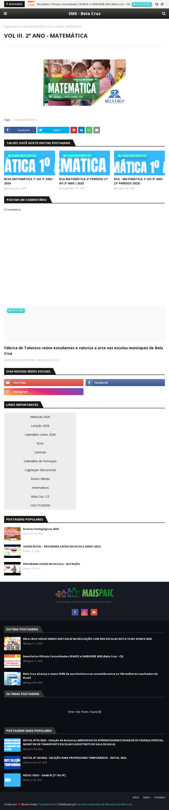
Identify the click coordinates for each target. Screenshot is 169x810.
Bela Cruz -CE (40, 496)
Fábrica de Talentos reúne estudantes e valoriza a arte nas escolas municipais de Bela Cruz (83, 350)
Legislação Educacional (40, 470)
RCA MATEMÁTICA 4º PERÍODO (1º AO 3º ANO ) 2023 (83, 181)
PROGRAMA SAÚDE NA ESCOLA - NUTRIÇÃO (51, 564)
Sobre (146, 797)
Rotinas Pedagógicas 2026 (41, 529)
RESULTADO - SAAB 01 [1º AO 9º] (44, 775)
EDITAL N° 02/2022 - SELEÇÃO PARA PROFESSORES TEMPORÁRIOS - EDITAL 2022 (74, 758)
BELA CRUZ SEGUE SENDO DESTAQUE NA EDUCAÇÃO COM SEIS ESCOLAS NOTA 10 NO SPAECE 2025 (87, 639)
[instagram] (43, 391)
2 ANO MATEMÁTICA (33, 26)
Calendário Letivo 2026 (40, 434)
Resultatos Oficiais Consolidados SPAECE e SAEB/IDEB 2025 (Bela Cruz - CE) (83, 4)
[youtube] (43, 382)
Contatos (159, 797)
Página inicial (11, 26)
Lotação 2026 (40, 426)
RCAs (40, 443)
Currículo (40, 452)
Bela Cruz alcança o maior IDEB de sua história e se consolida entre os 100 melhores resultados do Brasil (90, 676)
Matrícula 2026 (40, 417)
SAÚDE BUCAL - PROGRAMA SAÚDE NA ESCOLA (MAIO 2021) (62, 546)
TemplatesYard (47, 804)
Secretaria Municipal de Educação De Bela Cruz (104, 804)
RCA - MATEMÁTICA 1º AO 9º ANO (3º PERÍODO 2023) (138, 181)
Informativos (40, 488)
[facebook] (125, 382)
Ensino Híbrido (40, 479)
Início (136, 797)
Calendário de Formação (40, 461)
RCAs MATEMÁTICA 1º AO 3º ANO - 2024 (29, 181)
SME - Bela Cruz (85, 13)
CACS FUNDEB (40, 505)
